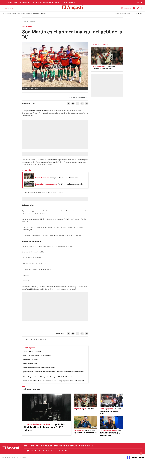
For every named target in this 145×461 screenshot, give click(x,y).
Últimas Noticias (7, 13)
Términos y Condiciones (51, 450)
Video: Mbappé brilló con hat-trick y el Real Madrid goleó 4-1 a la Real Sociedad (47, 377)
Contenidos (71, 2)
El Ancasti (25, 22)
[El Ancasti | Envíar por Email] (82, 103)
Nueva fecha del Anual (30, 363)
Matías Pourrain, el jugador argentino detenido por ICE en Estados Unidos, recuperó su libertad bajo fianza (53, 372)
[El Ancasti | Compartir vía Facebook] (68, 103)
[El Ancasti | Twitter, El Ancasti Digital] (138, 8)
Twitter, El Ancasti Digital (28, 451)
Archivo (23, 13)
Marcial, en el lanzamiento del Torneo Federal (37, 356)
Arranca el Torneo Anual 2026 (32, 352)
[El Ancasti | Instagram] (141, 8)
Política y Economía (25, 2)
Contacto (43, 13)
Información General (47, 2)
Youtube (36, 451)
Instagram (32, 451)
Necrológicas (36, 13)
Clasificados (29, 13)
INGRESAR (139, 2)
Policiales (36, 2)
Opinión (64, 2)
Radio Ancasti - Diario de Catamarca (8, 8)
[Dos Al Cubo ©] (135, 458)
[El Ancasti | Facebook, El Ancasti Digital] (134, 8)
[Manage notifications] (141, 453)
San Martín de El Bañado (38, 339)
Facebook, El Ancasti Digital (24, 451)
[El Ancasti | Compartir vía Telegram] (86, 103)
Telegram (43, 451)
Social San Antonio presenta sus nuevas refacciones (39, 367)
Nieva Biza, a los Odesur (30, 360)
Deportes (58, 2)
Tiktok (39, 451)
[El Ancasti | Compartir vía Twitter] (73, 103)
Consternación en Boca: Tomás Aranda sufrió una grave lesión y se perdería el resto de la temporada (53, 381)
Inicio (16, 2)
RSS (66, 450)
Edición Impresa (16, 13)
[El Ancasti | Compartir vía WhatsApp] (77, 103)
